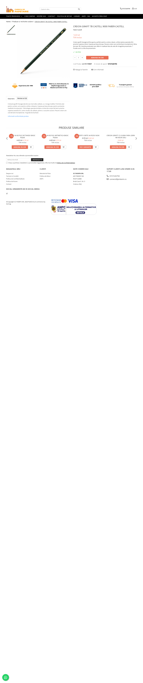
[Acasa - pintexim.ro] (17, 9)
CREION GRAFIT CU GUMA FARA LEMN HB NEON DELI (121, 136)
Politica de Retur (45, 176)
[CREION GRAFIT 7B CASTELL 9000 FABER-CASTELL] (43, 51)
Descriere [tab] (11, 99)
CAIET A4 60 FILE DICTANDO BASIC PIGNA (22, 136)
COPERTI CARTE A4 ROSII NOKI (88, 135)
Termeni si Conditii (12, 176)
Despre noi (41, 16)
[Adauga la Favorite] (30, 147)
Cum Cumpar (29, 16)
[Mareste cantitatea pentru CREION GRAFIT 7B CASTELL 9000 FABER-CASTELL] (82, 57)
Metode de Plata (45, 173)
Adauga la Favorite (81, 70)
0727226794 (114, 176)
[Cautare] (79, 9)
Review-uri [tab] (22, 98)
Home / (9, 21)
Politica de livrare (11, 181)
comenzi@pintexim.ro (117, 179)
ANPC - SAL (86, 16)
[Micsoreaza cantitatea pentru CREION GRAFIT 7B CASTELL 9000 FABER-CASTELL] (75, 57)
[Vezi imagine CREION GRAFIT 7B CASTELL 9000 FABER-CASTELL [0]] (11, 29)
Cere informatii (98, 70)
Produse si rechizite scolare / (23, 21)
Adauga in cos (97, 58)
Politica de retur (64, 16)
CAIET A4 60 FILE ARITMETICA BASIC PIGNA (55, 136)
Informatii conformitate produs (18, 116)
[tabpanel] (43, 51)
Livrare (77, 16)
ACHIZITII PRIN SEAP (99, 16)
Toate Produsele (13, 16)
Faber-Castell (77, 30)
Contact (51, 16)
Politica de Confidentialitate (66, 163)
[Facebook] (7, 194)
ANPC (41, 179)
